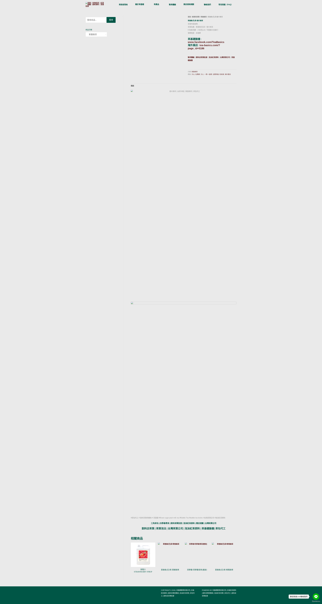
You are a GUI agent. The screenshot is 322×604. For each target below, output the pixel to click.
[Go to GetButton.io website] (316, 601)
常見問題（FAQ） (225, 5)
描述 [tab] (132, 86)
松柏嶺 (221, 74)
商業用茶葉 (195, 17)
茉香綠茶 (204, 17)
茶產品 (156, 4)
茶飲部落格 (123, 5)
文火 (202, 74)
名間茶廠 (216, 74)
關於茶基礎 (139, 4)
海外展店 (228, 74)
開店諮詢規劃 (189, 4)
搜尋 (111, 20)
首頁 (189, 17)
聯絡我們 (207, 5)
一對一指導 (208, 74)
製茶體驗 (172, 5)
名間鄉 (197, 74)
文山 (193, 74)
